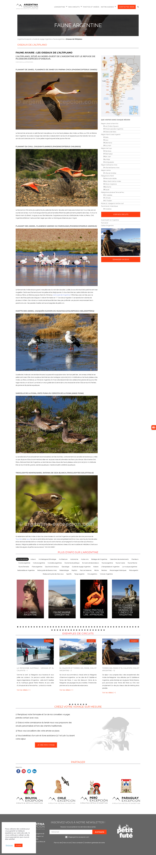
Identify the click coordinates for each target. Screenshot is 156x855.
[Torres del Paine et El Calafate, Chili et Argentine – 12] (120, 652)
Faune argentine (78, 25)
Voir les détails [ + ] (23, 690)
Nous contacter (78, 842)
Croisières (108, 209)
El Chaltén (108, 201)
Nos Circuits (74, 7)
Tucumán (19, 539)
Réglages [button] (9, 845)
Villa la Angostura (111, 184)
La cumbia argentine (30, 613)
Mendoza (108, 151)
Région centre (106, 170)
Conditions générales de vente (94, 842)
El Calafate (108, 195)
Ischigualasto (109, 162)
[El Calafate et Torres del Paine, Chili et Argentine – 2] (78, 652)
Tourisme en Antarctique (109, 206)
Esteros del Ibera (110, 132)
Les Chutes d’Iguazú (112, 126)
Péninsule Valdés (111, 178)
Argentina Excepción (24, 39)
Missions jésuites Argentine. (114, 129)
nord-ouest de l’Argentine (61, 295)
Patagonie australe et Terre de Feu (112, 192)
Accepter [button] (18, 845)
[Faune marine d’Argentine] (62, 599)
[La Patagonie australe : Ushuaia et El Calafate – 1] (35, 652)
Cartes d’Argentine (107, 225)
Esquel (107, 189)
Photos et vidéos (91, 7)
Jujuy (28, 539)
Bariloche (108, 187)
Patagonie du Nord (107, 176)
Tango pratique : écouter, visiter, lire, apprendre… (93, 612)
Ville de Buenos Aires (112, 167)
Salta (106, 137)
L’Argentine (59, 7)
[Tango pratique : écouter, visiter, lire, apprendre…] (93, 599)
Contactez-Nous (126, 7)
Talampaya (108, 154)
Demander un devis (121, 259)
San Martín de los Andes (113, 181)
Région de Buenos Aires (109, 165)
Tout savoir (104, 223)
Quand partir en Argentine (110, 220)
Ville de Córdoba (110, 173)
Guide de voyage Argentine (42, 39)
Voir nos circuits (120, 214)
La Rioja (107, 159)
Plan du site (58, 842)
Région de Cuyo (106, 148)
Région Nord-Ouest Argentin (110, 134)
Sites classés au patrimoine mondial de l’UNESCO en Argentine (125, 610)
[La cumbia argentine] (30, 599)
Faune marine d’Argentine (62, 613)
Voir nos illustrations (24, 62)
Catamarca (108, 143)
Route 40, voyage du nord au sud (112, 203)
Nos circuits (67, 842)
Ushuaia (108, 198)
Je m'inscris (99, 832)
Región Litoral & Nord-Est (109, 123)
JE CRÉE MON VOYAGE (46, 745)
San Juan (108, 156)
